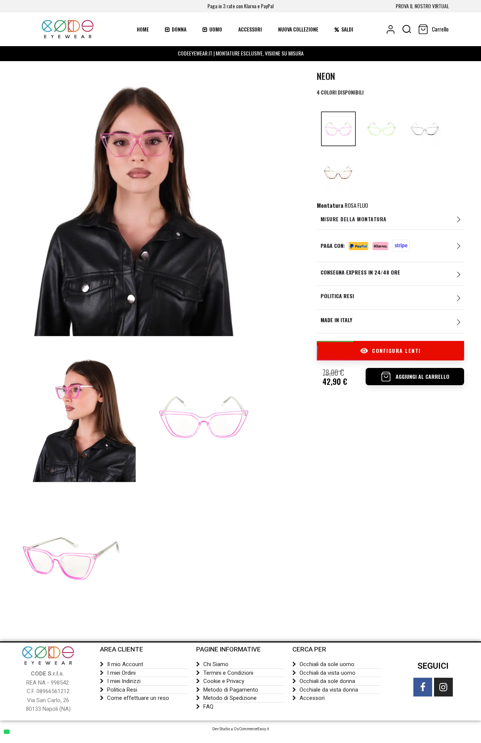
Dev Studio (221, 729)
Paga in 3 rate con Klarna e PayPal (240, 6)
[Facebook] (422, 687)
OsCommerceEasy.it (251, 729)
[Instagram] (443, 687)
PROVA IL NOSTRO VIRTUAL (422, 6)
